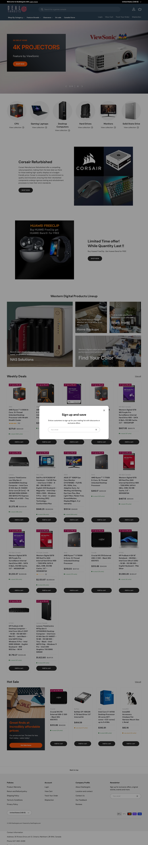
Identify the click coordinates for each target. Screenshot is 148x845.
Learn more (33, 2)
